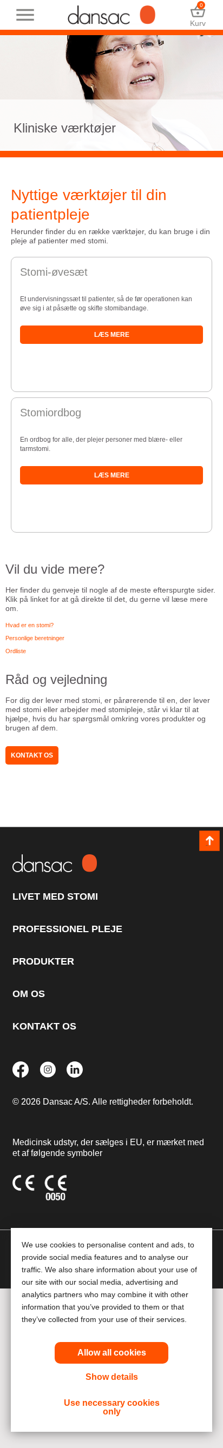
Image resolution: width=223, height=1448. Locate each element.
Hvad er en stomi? (29, 625)
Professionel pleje (67, 929)
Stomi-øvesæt (54, 272)
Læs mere (111, 334)
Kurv (198, 15)
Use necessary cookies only (112, 1407)
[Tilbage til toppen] (209, 841)
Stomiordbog (50, 413)
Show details (112, 1376)
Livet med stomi (55, 896)
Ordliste (15, 651)
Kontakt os (32, 755)
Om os (28, 993)
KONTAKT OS (44, 1026)
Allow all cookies (111, 1352)
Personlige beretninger (34, 638)
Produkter (43, 961)
